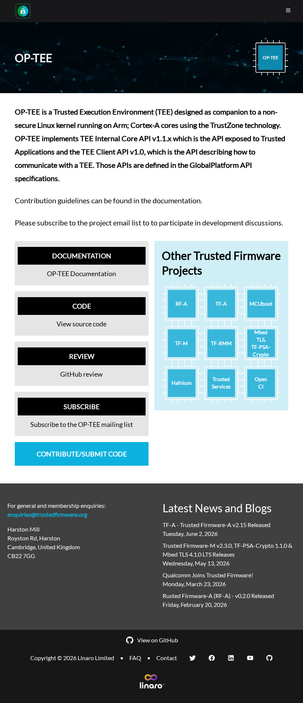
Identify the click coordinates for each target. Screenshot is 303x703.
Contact (166, 657)
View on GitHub (157, 639)
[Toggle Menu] (288, 10)
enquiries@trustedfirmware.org (47, 514)
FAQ (135, 657)
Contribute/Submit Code (82, 454)
